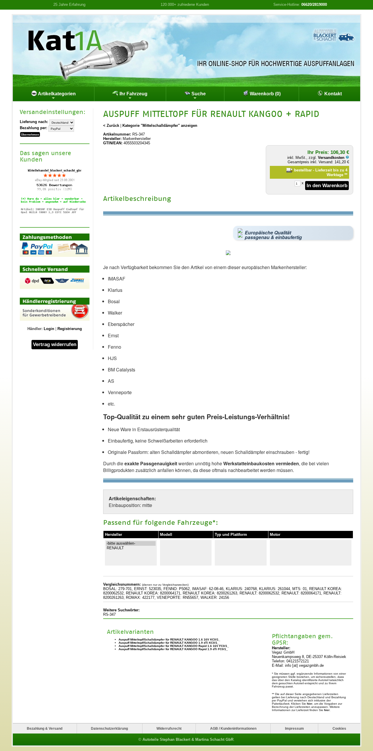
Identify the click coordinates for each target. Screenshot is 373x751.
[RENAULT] (131, 548)
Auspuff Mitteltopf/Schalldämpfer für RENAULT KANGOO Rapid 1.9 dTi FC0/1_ (173, 649)
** (345, 175)
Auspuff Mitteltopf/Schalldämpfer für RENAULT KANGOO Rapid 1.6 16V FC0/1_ (174, 646)
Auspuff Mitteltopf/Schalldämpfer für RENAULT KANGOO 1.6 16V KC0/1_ (169, 639)
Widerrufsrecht (169, 728)
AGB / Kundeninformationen (233, 728)
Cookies (339, 728)
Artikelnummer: (117, 134)
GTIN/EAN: (112, 143)
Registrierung (69, 329)
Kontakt (332, 93)
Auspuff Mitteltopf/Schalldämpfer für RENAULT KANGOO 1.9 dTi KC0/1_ (169, 642)
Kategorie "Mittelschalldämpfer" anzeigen (159, 125)
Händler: (35, 329)
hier (309, 703)
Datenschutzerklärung (109, 728)
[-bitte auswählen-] (131, 543)
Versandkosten (332, 157)
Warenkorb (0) (265, 93)
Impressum (294, 728)
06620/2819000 (314, 4)
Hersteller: (112, 138)
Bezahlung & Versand (44, 728)
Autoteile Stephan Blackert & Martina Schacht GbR (187, 739)
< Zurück (111, 125)
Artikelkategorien (56, 93)
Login (49, 329)
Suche (198, 93)
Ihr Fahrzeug (132, 93)
